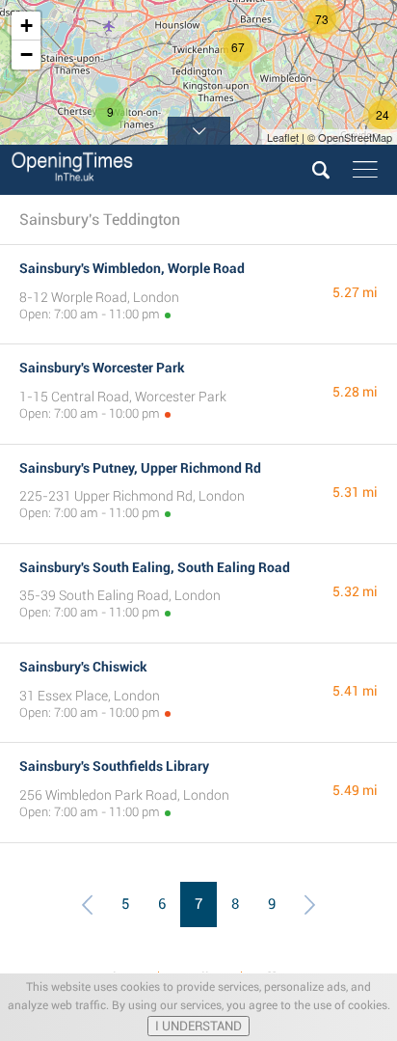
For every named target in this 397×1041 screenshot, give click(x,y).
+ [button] (26, 26)
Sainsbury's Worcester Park (102, 367)
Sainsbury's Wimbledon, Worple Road (132, 268)
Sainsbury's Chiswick (83, 666)
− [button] (26, 54)
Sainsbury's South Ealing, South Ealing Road (154, 567)
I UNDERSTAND (198, 1026)
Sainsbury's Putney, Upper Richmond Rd (140, 468)
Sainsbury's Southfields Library (114, 766)
